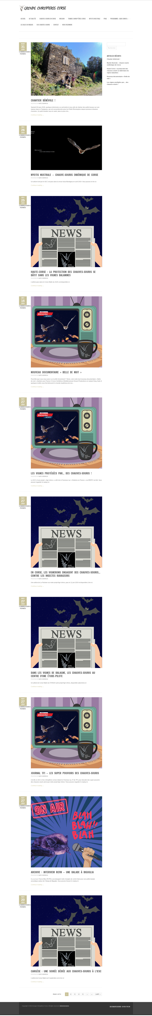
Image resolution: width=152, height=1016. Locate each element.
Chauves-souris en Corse (47, 18)
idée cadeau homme (123, 1011)
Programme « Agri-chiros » (119, 18)
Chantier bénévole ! (43, 100)
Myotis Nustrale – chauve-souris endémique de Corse (64, 175)
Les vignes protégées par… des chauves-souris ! (61, 473)
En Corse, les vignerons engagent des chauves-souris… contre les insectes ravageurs (65, 573)
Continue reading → (37, 115)
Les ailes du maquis (27, 24)
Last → (98, 994)
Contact (56, 24)
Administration (64, 1006)
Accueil (23, 18)
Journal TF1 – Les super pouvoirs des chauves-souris (65, 773)
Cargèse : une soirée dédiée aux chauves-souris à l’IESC (66, 971)
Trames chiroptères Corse (77, 18)
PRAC (105, 18)
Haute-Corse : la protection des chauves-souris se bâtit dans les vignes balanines (63, 273)
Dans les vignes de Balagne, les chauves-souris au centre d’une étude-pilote (63, 674)
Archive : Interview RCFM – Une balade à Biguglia (62, 872)
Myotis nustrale (94, 18)
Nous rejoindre (67, 24)
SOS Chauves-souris (43, 24)
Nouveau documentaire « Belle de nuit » (56, 372)
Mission (61, 18)
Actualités (32, 18)
